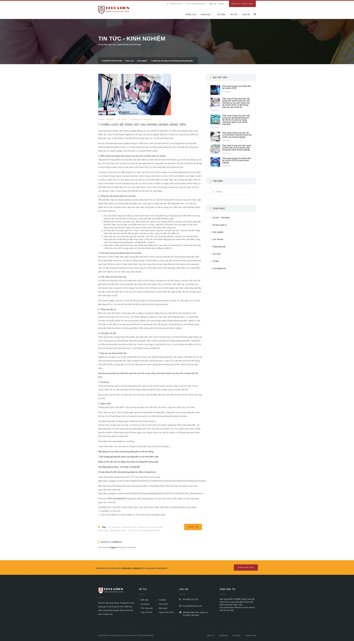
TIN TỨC (234, 15)
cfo (109, 527)
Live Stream (218, 239)
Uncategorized (219, 268)
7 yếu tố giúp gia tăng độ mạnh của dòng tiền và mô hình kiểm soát (128, 456)
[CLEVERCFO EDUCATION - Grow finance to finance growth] (113, 9)
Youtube (162, 600)
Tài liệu (216, 261)
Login (214, 4)
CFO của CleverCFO (117, 498)
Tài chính (217, 254)
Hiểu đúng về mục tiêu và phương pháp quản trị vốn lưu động (125, 451)
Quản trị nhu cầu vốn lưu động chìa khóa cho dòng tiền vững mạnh (128, 462)
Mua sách (163, 608)
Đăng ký (210, 635)
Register (221, 4)
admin (123, 119)
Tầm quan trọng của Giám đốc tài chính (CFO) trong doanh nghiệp (236, 160)
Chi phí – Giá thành (221, 217)
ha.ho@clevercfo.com (197, 4)
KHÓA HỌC (205, 15)
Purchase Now (246, 567)
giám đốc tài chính (129, 527)
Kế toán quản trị (220, 225)
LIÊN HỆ (246, 15)
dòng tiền (116, 527)
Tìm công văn (147, 608)
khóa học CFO (143, 527)
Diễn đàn (145, 600)
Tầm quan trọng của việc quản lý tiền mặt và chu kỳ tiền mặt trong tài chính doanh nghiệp (236, 147)
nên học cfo (132, 530)
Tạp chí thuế (146, 612)
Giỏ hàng (236, 635)
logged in (114, 547)
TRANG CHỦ (190, 15)
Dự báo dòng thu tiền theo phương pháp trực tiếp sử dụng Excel (127, 472)
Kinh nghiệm (218, 232)
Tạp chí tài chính (166, 612)
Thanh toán (250, 635)
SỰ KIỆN (221, 15)
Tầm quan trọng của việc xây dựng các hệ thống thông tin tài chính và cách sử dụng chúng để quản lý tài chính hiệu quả (236, 119)
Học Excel (163, 604)
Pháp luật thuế (219, 246)
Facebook (145, 604)
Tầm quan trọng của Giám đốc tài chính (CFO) (236, 87)
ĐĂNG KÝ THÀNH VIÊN (242, 4)
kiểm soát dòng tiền (118, 530)
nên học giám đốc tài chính (149, 530)
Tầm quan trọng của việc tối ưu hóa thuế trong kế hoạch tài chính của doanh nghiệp (236, 135)
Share (192, 527)
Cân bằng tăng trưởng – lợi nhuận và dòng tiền (119, 467)
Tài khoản (223, 635)
